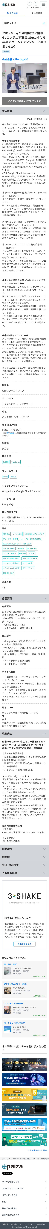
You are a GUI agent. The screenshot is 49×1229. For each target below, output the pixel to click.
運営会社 (5, 1224)
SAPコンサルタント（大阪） (16, 983)
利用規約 (14, 1224)
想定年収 (10, 433)
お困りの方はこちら (10, 1215)
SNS (4, 1201)
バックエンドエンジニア (14, 1023)
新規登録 (36, 7)
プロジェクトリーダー (13, 1003)
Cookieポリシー (42, 1224)
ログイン (29, 7)
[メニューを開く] (43, 4)
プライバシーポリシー (26, 1224)
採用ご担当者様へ (9, 1208)
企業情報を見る (24, 944)
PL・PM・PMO (10, 964)
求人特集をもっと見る (37, 1150)
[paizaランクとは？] (44, 23)
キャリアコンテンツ (10, 1181)
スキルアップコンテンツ (12, 1188)
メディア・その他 (9, 1195)
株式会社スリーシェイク (15, 59)
